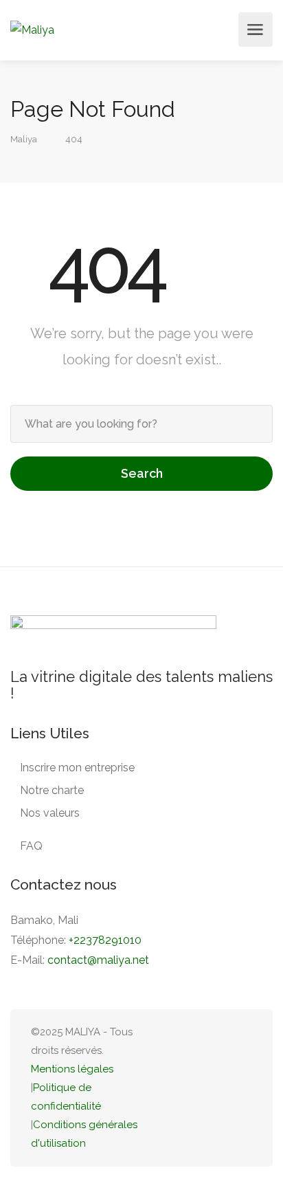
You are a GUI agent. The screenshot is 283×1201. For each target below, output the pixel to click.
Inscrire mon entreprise (77, 767)
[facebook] (220, 1088)
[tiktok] (175, 1088)
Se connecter (224, 30)
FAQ (31, 845)
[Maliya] (32, 30)
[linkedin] (198, 1088)
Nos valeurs (50, 812)
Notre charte (52, 790)
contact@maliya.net (98, 960)
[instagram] (243, 1088)
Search (142, 473)
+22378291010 (105, 940)
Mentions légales (72, 1069)
